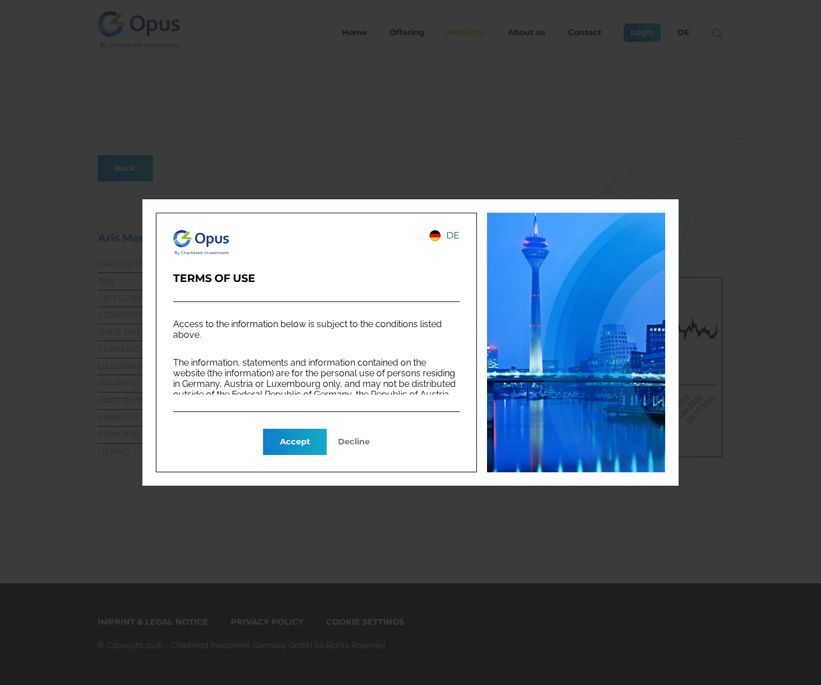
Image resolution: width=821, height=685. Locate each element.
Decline (354, 442)
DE (453, 235)
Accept (295, 442)
